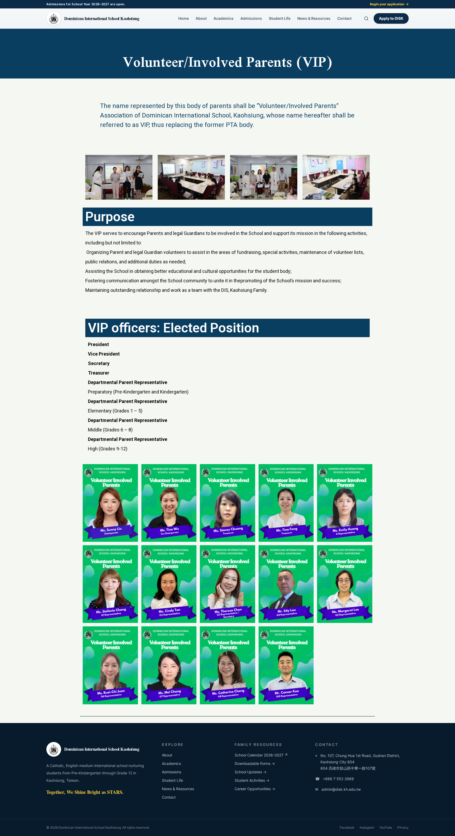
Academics (224, 18)
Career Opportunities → (255, 788)
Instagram (367, 827)
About (201, 18)
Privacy (403, 827)
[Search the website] (366, 18)
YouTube (385, 827)
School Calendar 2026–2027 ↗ (261, 755)
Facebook (347, 827)
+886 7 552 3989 (334, 778)
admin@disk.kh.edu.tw (338, 789)
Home (183, 18)
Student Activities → (252, 780)
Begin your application (389, 4)
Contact (344, 18)
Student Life (279, 18)
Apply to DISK (391, 18)
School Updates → (250, 772)
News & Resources (313, 18)
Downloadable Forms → (255, 763)
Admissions (251, 18)
